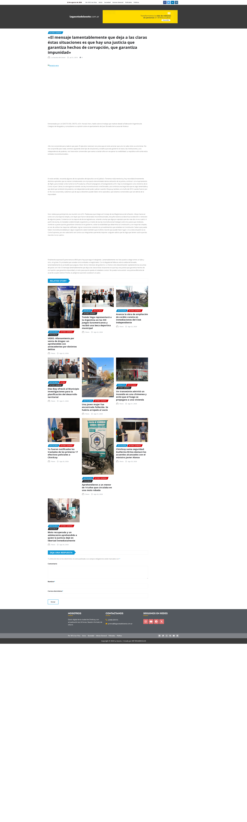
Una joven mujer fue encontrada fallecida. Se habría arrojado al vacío (95, 407)
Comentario (52, 564)
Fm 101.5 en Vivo (91, 2)
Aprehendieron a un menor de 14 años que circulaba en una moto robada (97, 487)
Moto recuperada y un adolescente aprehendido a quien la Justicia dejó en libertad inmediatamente (62, 536)
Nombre (51, 582)
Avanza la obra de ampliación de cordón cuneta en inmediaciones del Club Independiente (132, 318)
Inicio (100, 2)
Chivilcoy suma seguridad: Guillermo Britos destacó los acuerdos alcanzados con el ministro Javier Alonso (131, 453)
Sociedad (107, 2)
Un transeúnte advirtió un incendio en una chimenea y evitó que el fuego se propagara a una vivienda (131, 395)
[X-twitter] (161, 621)
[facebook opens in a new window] (165, 2)
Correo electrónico (55, 591)
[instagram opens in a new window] (176, 2)
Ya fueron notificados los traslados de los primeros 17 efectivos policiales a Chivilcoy (63, 453)
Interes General (118, 2)
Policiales (128, 2)
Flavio (53, 353)
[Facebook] (156, 621)
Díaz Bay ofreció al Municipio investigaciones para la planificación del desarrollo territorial (63, 392)
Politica (136, 2)
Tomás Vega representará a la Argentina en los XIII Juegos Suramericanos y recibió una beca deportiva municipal (97, 322)
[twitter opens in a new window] (168, 2)
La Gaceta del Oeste (58, 57)
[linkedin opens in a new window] (172, 2)
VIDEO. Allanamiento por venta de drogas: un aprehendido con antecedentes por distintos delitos (62, 344)
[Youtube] (151, 621)
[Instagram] (145, 621)
